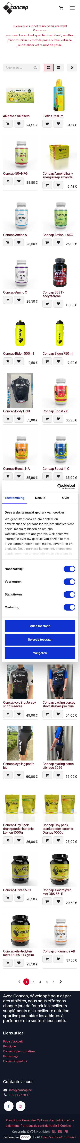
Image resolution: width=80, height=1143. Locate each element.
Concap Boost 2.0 (55, 411)
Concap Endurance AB (58, 951)
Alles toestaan (40, 626)
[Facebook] (9, 1106)
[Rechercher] (35, 67)
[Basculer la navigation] (72, 8)
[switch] (69, 581)
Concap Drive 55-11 (17, 890)
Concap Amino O (15, 292)
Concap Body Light (16, 411)
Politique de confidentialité (40, 1125)
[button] (8, 124)
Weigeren (40, 653)
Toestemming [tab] (14, 498)
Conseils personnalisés (19, 1051)
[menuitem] (54, 1131)
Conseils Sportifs (15, 1061)
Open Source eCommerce (58, 1137)
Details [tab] (40, 498)
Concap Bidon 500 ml (18, 354)
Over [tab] (65, 498)
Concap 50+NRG (15, 173)
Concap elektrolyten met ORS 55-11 (56, 892)
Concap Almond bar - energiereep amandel (57, 175)
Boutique (9, 1046)
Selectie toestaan (40, 639)
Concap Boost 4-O (56, 469)
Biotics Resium (52, 116)
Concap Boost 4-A (16, 469)
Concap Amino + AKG (57, 235)
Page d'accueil (13, 1041)
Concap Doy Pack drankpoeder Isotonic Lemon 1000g (18, 828)
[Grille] (49, 67)
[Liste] (59, 67)
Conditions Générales (21, 1120)
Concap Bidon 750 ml (57, 354)
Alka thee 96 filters (16, 116)
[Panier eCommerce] (61, 8)
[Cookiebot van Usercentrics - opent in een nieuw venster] (57, 486)
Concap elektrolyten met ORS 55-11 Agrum (18, 953)
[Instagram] (20, 1106)
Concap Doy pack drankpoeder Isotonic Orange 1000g (57, 828)
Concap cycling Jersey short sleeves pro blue (58, 704)
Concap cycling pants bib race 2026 (58, 766)
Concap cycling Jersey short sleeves (19, 704)
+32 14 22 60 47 (19, 1095)
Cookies (65, 1125)
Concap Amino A (15, 235)
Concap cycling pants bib (18, 766)
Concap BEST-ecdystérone (53, 294)
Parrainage (10, 1056)
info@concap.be (20, 1090)
